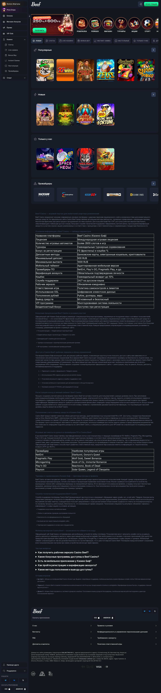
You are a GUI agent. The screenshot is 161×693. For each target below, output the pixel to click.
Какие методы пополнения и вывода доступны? (65, 569)
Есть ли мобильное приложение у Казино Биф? (64, 561)
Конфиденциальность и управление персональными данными (122, 632)
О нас (34, 626)
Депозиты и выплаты (41, 644)
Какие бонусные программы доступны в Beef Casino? (68, 556)
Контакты (36, 632)
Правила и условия (105, 626)
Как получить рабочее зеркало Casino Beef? (63, 552)
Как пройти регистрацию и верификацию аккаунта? (67, 565)
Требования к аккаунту (106, 638)
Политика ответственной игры (109, 644)
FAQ (33, 638)
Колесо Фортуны (13, 4)
